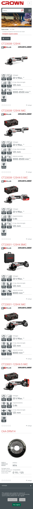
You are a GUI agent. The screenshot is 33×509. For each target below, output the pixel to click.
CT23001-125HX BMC (13, 244)
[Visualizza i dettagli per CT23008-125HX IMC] (16, 137)
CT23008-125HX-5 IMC (14, 177)
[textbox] (10, 10)
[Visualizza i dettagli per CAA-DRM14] (16, 458)
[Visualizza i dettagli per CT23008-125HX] (16, 70)
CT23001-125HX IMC (13, 304)
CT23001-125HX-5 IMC (14, 364)
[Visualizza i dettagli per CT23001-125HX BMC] (16, 271)
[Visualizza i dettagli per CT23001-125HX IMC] (16, 331)
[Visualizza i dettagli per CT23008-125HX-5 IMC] (16, 204)
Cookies (22, 499)
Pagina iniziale (4, 29)
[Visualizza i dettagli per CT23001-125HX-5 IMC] (16, 391)
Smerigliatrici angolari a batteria (10, 34)
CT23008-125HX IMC (13, 110)
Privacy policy (12, 499)
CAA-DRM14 (8, 431)
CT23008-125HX (10, 43)
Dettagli (30, 105)
